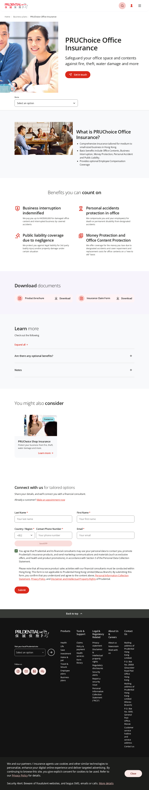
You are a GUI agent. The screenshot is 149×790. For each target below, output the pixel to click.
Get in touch (80, 74)
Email (80, 528)
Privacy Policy (38, 579)
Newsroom (113, 646)
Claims (80, 642)
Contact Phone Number (49, 528)
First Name (83, 512)
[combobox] (46, 103)
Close (133, 773)
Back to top (72, 613)
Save (63, 650)
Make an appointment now (51, 499)
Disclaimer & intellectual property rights (97, 655)
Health (64, 642)
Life (62, 646)
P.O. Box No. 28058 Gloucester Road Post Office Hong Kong (129, 670)
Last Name (21, 512)
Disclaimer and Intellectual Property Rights (73, 579)
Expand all (20, 344)
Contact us (129, 746)
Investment (66, 653)
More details (106, 783)
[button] (132, 5)
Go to (17, 97)
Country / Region (24, 528)
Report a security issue (96, 681)
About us (112, 642)
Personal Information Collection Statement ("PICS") (97, 694)
